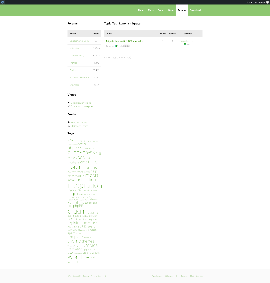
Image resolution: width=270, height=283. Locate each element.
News (171, 10)
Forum (76, 166)
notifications (83, 197)
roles (77, 226)
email (84, 162)
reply (70, 226)
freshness (72, 171)
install (71, 180)
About (141, 10)
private (84, 215)
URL (94, 249)
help (94, 171)
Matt (192, 276)
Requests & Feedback (79, 77)
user (71, 252)
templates (87, 237)
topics (92, 245)
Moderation (89, 194)
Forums (182, 10)
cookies (72, 158)
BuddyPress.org (182, 276)
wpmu (73, 262)
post (70, 215)
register (93, 219)
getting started (83, 172)
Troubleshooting (77, 55)
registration (77, 222)
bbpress (75, 147)
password (84, 199)
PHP (70, 206)
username (78, 253)
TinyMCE (71, 246)
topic (80, 245)
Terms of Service (97, 276)
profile (73, 219)
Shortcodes (82, 230)
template (75, 236)
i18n (81, 176)
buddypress (81, 152)
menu (81, 194)
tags (84, 233)
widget (96, 252)
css (81, 157)
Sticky (78, 234)
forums (90, 167)
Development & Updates (81, 41)
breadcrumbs (88, 148)
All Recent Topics (79, 126)
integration (85, 185)
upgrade (87, 249)
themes (88, 241)
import (91, 175)
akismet (89, 141)
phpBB (78, 206)
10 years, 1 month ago (187, 41)
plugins (92, 212)
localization (92, 190)
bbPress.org (82, 10)
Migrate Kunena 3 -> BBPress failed (124, 41)
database (73, 162)
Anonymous (72, 145)
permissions (91, 202)
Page (90, 197)
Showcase (74, 85)
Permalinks (76, 202)
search (92, 226)
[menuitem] (2, 2)
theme (74, 241)
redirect (84, 219)
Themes (73, 63)
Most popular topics (80, 102)
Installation (74, 48)
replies (92, 223)
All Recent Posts (78, 122)
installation (86, 179)
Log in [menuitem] (249, 2)
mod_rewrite (72, 197)
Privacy (86, 276)
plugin (77, 211)
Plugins (126, 46)
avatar (81, 144)
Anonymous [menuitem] (260, 2)
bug (98, 153)
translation (75, 249)
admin (80, 140)
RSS (84, 226)
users (87, 252)
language (83, 190)
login (73, 193)
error (94, 161)
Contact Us (77, 276)
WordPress (81, 257)
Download (195, 10)
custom (89, 158)
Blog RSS (199, 276)
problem (93, 215)
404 (71, 141)
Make (151, 10)
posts (76, 215)
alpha (95, 141)
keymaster (73, 190)
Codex (161, 10)
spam (71, 233)
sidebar (93, 229)
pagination (73, 199)
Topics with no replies (81, 106)
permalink (93, 200)
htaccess (73, 176)
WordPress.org (158, 276)
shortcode (72, 230)
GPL (69, 276)
